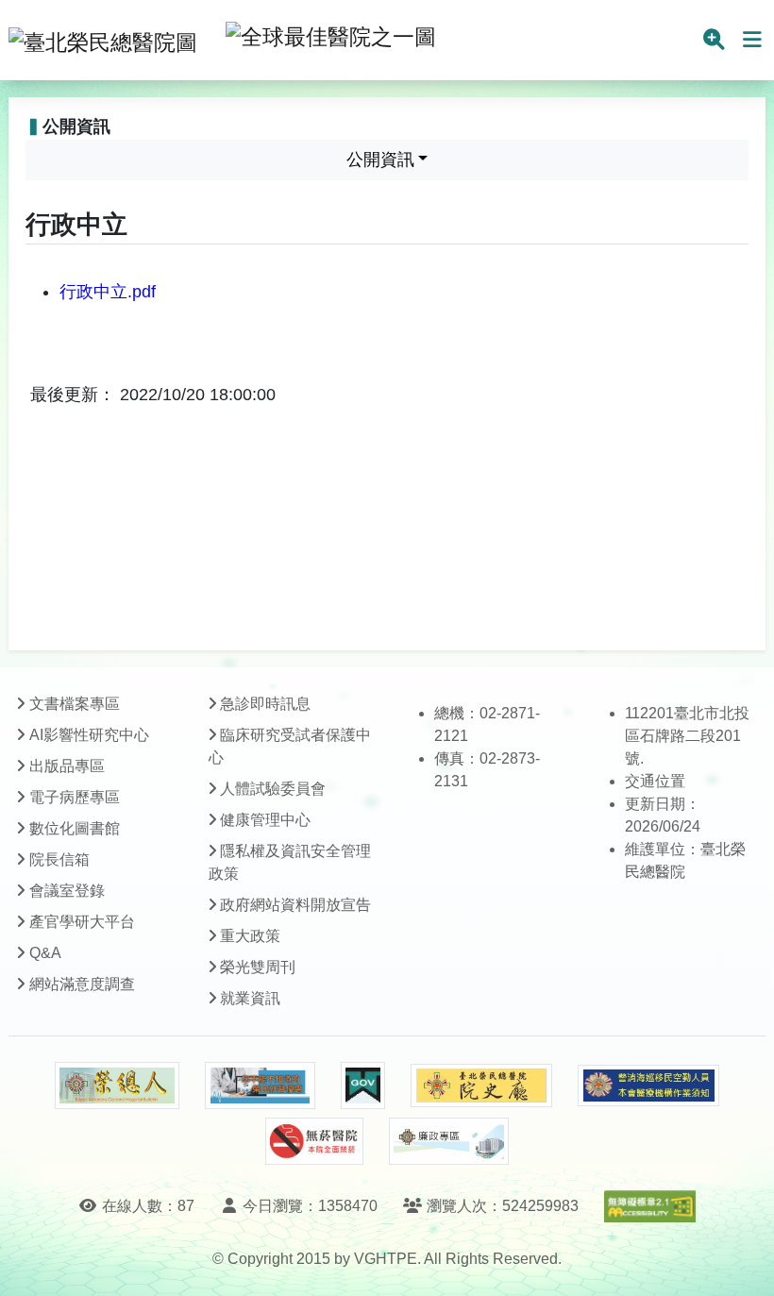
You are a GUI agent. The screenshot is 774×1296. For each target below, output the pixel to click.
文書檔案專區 (74, 704)
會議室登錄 (67, 891)
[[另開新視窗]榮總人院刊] (117, 1085)
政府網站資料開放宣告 (295, 905)
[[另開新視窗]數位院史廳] (481, 1086)
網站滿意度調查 (82, 984)
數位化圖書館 (74, 828)
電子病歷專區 (74, 797)
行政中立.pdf (107, 291)
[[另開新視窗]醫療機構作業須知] (648, 1086)
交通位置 (655, 781)
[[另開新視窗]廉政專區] (449, 1141)
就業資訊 (250, 998)
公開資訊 (380, 159)
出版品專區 (67, 766)
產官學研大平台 (82, 922)
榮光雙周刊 (257, 967)
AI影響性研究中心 (89, 735)
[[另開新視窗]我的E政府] (363, 1085)
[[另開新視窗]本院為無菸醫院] (314, 1141)
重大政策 (250, 936)
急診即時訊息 (265, 704)
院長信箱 (59, 859)
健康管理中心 (265, 820)
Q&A (45, 953)
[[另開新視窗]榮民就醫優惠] (259, 1085)
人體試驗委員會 (273, 789)
